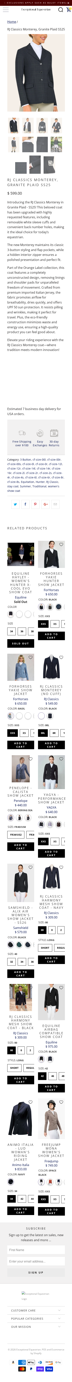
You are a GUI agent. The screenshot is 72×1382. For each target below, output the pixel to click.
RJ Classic (52, 482)
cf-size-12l (55, 464)
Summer (25, 486)
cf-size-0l (28, 464)
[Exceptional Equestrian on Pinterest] (36, 1340)
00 (42, 929)
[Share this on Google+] (45, 504)
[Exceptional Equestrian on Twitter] (24, 1340)
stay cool (12, 486)
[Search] (61, 10)
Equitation (27, 482)
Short (45, 946)
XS (54, 623)
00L (43, 732)
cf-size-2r (32, 473)
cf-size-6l (31, 477)
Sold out (20, 643)
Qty (9, 365)
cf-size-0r (41, 464)
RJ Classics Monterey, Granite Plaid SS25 (36, 29)
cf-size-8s (13, 482)
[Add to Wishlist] (30, 544)
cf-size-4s (18, 477)
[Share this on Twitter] (15, 504)
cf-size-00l (39, 459)
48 (63, 1075)
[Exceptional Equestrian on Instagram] (41, 1340)
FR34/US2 (15, 833)
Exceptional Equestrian (28, 1349)
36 (21, 630)
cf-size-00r (54, 459)
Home (11, 22)
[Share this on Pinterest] (35, 504)
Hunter (40, 482)
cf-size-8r (58, 477)
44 (32, 1198)
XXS (43, 623)
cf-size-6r (44, 477)
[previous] (11, 73)
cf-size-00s (14, 464)
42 (42, 1075)
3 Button (25, 459)
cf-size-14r (43, 468)
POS (44, 1349)
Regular (63, 946)
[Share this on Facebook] (25, 504)
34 (11, 630)
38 (32, 630)
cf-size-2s (46, 473)
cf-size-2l (19, 473)
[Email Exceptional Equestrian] (47, 1340)
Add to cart (51, 635)
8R (54, 732)
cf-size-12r (14, 468)
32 (11, 960)
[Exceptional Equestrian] (36, 10)
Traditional (39, 486)
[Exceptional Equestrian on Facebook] (30, 1340)
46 (52, 1075)
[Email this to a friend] (55, 504)
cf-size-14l (28, 468)
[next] (61, 73)
